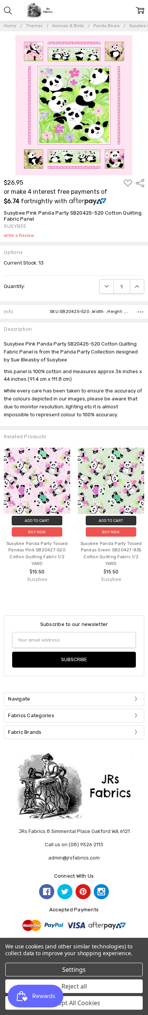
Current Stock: (24, 263)
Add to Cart (37, 520)
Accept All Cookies (74, 1003)
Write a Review (19, 236)
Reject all (74, 986)
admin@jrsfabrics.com (74, 858)
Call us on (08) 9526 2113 (74, 844)
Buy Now (37, 532)
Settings (74, 969)
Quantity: (14, 286)
